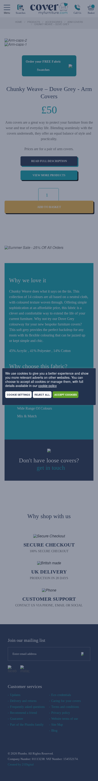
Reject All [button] (42, 394)
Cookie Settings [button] (18, 394)
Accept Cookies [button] (65, 394)
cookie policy (47, 385)
